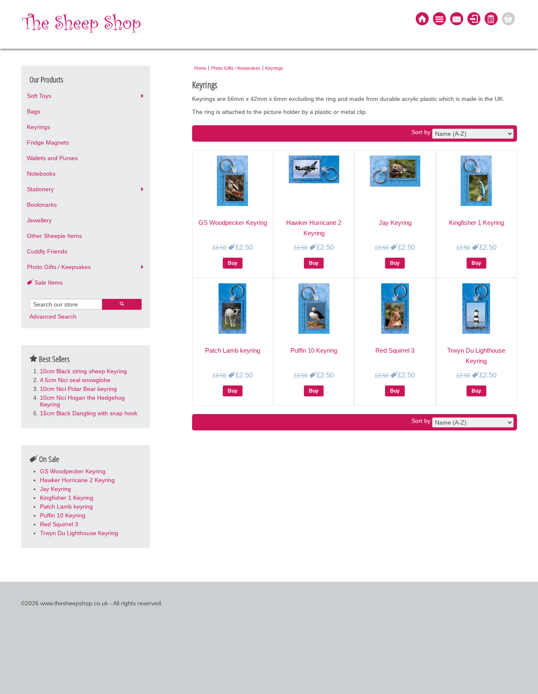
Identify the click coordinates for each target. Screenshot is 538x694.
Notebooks (41, 173)
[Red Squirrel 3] (395, 331)
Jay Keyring (55, 489)
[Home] (422, 19)
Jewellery (39, 220)
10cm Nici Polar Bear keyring (78, 388)
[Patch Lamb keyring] (232, 331)
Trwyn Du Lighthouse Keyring (79, 533)
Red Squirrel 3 (59, 524)
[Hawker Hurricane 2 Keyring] (314, 181)
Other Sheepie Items (54, 235)
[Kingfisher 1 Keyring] (476, 204)
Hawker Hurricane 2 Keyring (77, 480)
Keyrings (38, 127)
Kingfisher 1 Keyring (66, 497)
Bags (33, 111)
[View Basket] (508, 19)
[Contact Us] (456, 19)
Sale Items (48, 282)
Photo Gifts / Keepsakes (59, 267)
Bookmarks (42, 204)
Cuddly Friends (47, 251)
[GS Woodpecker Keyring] (232, 204)
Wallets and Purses (52, 158)
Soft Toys (39, 95)
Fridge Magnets (48, 142)
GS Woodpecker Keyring (72, 471)
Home (200, 68)
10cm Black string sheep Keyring (83, 371)
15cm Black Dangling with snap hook (88, 413)
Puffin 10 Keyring (62, 515)
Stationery (40, 189)
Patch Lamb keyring (66, 506)
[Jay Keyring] (395, 184)
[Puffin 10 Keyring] (314, 331)
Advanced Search (52, 316)
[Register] (491, 19)
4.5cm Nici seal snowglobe (75, 380)
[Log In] (474, 19)
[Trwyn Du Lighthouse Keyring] (476, 331)
